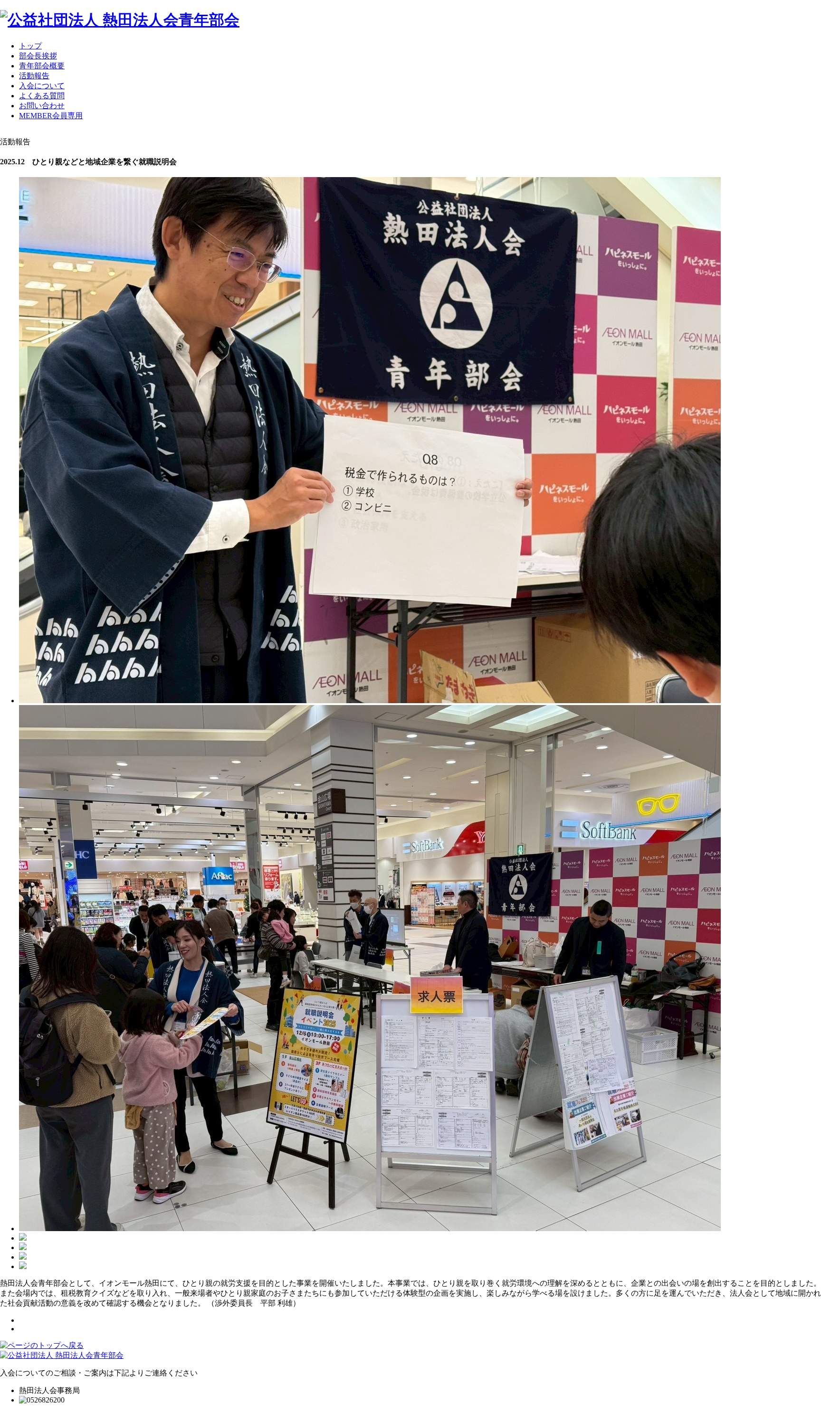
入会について (42, 86)
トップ (30, 46)
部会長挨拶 (38, 56)
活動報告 (34, 76)
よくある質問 (42, 96)
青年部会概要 (42, 66)
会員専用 (51, 116)
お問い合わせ (42, 106)
